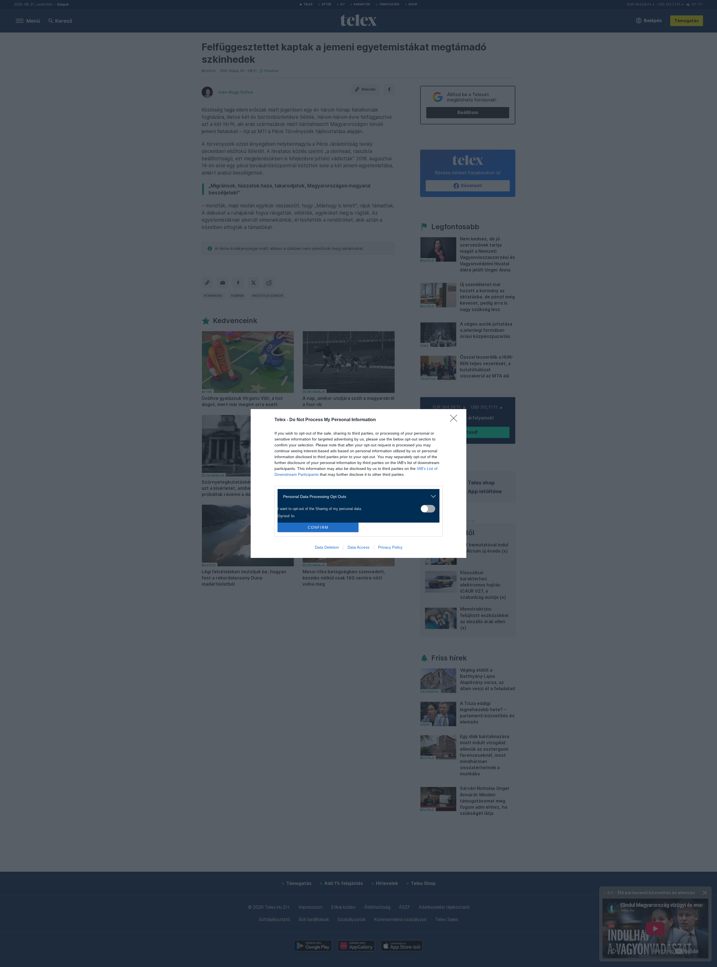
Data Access (358, 547)
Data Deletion (327, 547)
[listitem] (356, 496)
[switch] (428, 509)
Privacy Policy (390, 547)
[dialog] (358, 483)
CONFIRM (318, 527)
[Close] (455, 420)
